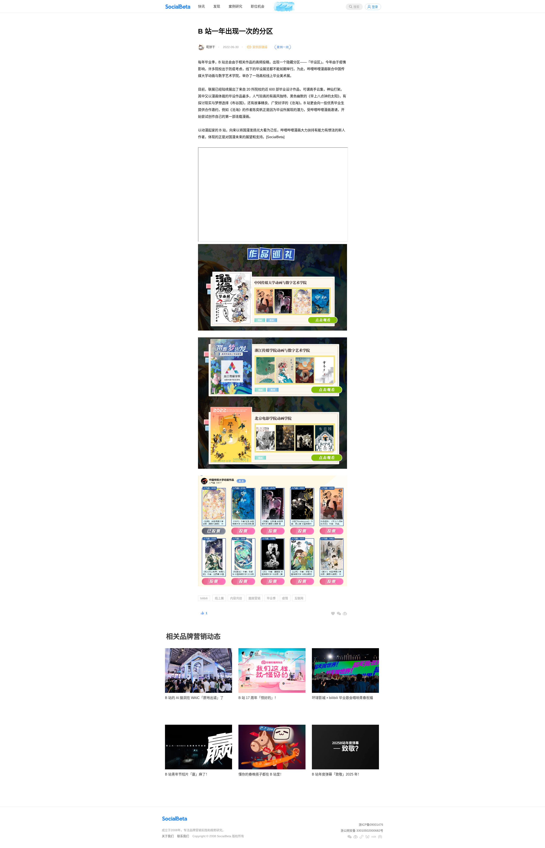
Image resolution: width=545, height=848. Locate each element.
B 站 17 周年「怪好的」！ (258, 698)
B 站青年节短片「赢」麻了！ (187, 774)
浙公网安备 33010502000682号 (362, 830)
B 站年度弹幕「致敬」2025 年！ (336, 774)
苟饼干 (210, 47)
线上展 (219, 598)
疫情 (285, 598)
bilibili (204, 598)
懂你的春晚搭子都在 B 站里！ (260, 774)
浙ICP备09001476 (371, 824)
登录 (375, 7)
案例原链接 (259, 47)
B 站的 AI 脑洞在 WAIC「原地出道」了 (194, 698)
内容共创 (236, 598)
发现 (216, 6)
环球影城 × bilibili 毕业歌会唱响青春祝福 (342, 698)
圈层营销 (254, 598)
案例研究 (235, 6)
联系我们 (183, 836)
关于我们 (168, 836)
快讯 (201, 6)
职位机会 (257, 6)
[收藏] (333, 613)
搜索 (356, 7)
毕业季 (271, 598)
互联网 (298, 598)
